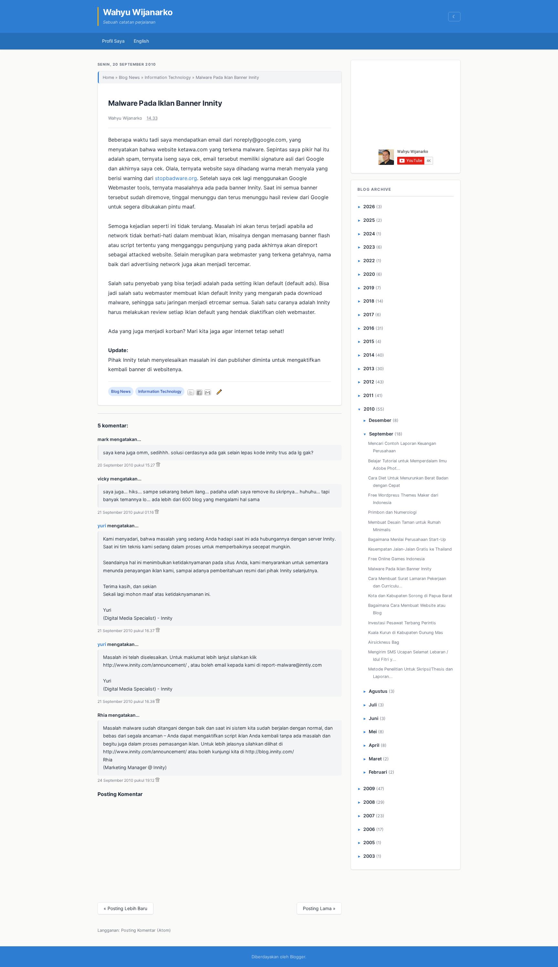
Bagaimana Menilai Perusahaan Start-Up (407, 539)
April (374, 745)
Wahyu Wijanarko (138, 12)
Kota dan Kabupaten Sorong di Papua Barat (410, 595)
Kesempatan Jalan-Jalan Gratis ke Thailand (410, 549)
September (381, 433)
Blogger (297, 956)
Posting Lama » (319, 908)
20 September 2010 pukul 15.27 (126, 465)
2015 (368, 341)
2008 (369, 802)
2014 (368, 355)
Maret (375, 758)
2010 (369, 409)
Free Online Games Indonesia (396, 558)
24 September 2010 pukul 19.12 (126, 780)
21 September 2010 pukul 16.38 (126, 701)
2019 (368, 287)
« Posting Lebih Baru (125, 908)
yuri (102, 525)
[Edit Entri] (218, 391)
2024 (369, 233)
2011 (368, 395)
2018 (368, 301)
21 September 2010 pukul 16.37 (126, 630)
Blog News (129, 77)
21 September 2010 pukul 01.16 (126, 512)
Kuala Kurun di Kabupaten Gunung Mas (405, 632)
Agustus (378, 691)
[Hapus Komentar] (158, 465)
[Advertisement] (405, 106)
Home (108, 77)
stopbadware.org (176, 178)
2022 (369, 260)
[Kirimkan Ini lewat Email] (207, 392)
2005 (369, 842)
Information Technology (168, 77)
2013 (368, 368)
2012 (368, 381)
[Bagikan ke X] (190, 392)
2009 (369, 788)
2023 (369, 247)
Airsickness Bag (383, 642)
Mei (373, 731)
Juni (373, 718)
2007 (369, 815)
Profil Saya (113, 41)
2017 (368, 314)
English (141, 41)
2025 (369, 220)
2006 (369, 829)
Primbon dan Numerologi (392, 512)
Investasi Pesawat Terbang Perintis (402, 622)
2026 (369, 206)
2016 (368, 328)
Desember (380, 420)
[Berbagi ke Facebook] (199, 392)
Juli (373, 704)
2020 (369, 274)
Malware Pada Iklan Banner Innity (165, 103)
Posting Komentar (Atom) (146, 930)
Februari (378, 772)
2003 (369, 856)
